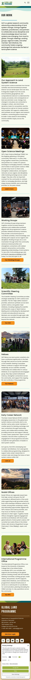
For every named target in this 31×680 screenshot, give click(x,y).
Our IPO (7, 595)
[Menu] (28, 2)
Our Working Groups (12, 260)
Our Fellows (9, 384)
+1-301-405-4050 (6, 628)
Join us (7, 461)
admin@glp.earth (18, 628)
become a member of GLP (17, 254)
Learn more (9, 189)
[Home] (6, 3)
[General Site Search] (25, 2)
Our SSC (8, 323)
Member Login (10, 634)
